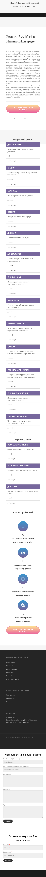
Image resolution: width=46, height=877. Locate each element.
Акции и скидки (10, 698)
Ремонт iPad (9, 666)
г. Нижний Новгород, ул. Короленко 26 (24, 3)
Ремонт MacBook (11, 669)
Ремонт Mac (9, 676)
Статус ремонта (10, 695)
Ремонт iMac (10, 672)
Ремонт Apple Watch (12, 679)
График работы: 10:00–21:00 (24, 6)
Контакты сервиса (11, 702)
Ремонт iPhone (10, 662)
